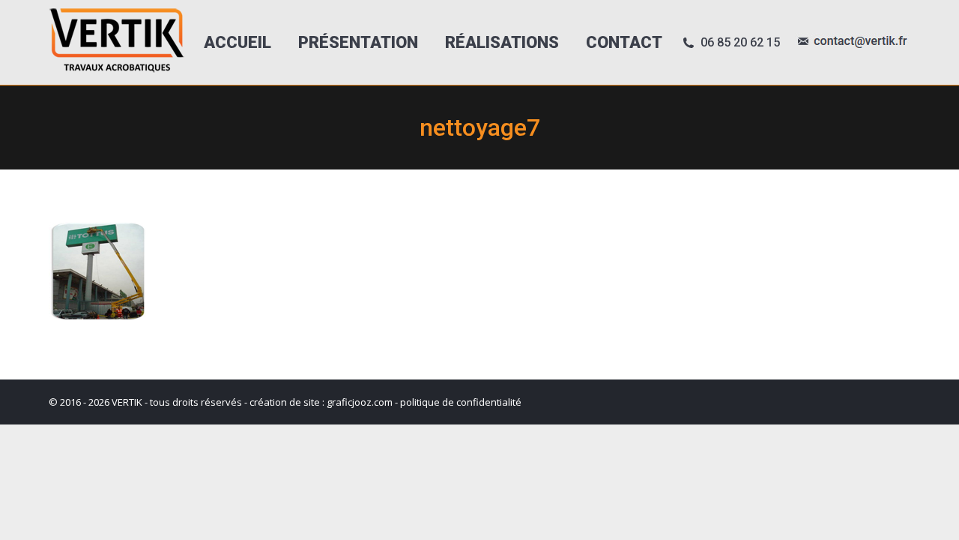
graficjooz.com (360, 402)
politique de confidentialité (460, 402)
